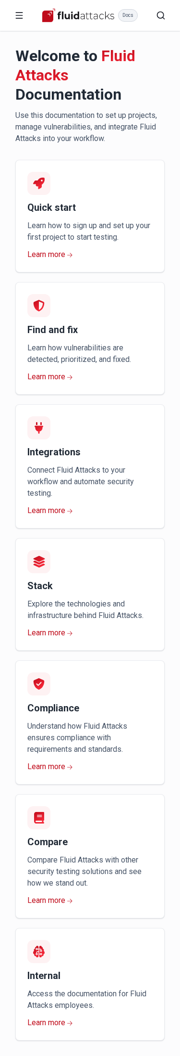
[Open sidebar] (19, 15)
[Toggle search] (160, 15)
